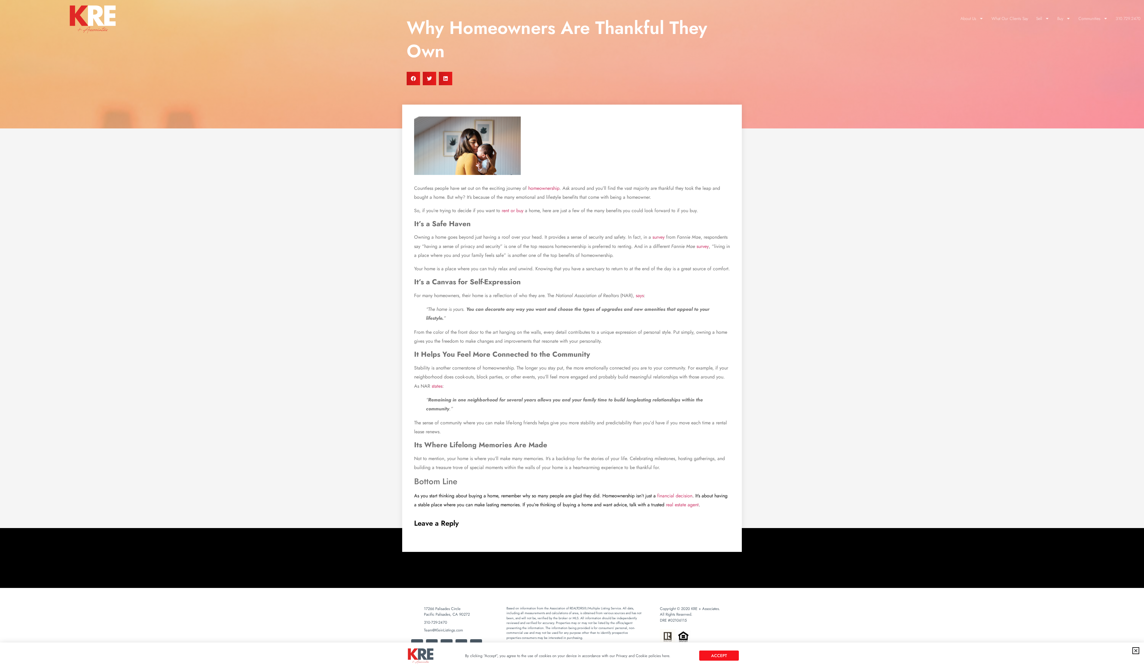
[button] (1136, 650)
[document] (572, 334)
